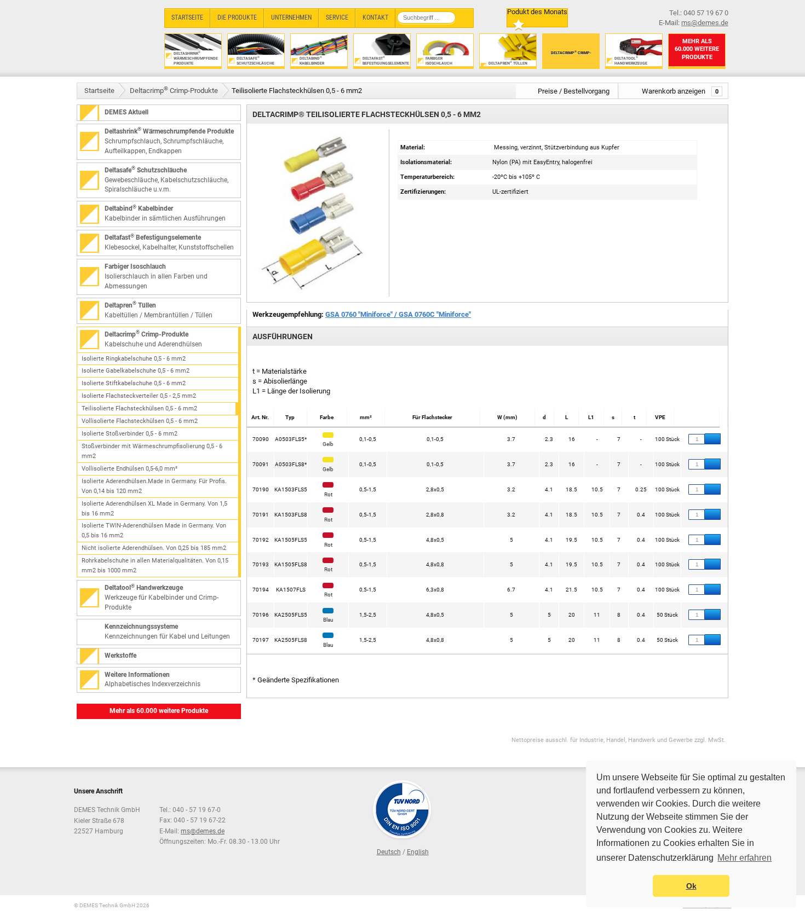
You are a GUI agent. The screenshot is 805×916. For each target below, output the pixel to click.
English (418, 852)
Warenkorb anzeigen (680, 91)
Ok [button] (691, 886)
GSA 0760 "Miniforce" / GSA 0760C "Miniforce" (398, 314)
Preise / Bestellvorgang (574, 91)
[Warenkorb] (712, 438)
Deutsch (389, 852)
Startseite (99, 90)
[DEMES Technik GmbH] (115, 37)
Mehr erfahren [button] (744, 857)
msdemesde (203, 831)
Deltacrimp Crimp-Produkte (174, 90)
